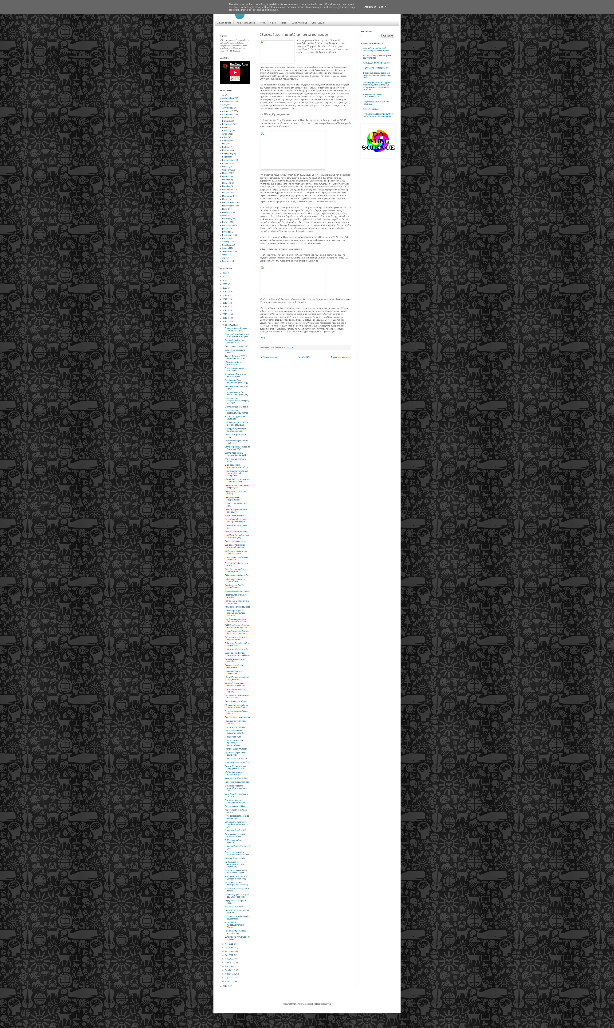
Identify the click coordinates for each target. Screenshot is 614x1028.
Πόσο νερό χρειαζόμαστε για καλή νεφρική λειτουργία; (237, 335)
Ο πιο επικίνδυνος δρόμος (236, 759)
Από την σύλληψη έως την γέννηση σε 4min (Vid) (236, 877)
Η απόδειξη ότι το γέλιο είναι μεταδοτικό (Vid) (237, 536)
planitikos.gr (227, 225)
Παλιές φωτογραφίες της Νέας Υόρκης (235, 580)
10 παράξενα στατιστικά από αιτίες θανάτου (237, 678)
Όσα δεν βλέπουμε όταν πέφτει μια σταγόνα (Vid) (236, 393)
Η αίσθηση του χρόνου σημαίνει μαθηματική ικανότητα (235, 613)
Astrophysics (227, 114)
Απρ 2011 (229, 970)
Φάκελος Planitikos (245, 22)
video (224, 255)
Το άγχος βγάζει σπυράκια (236, 749)
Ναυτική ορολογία (370, 109)
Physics (225, 222)
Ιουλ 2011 (229, 959)
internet (225, 180)
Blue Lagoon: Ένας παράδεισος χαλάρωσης (236, 381)
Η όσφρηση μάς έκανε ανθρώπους (234, 672)
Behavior (226, 118)
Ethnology (226, 163)
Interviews (226, 183)
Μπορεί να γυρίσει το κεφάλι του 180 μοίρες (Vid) (237, 896)
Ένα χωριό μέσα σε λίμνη (235, 806)
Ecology (225, 150)
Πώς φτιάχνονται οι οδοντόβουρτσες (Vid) (235, 801)
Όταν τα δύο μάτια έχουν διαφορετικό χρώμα (235, 767)
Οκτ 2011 (229, 948)
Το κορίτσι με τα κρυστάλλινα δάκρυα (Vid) (237, 486)
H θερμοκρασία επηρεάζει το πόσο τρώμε (237, 817)
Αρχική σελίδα (224, 22)
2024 (225, 273)
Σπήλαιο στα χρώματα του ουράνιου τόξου (236, 552)
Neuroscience (228, 206)
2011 (225, 322)
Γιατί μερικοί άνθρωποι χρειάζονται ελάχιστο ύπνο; (237, 853)
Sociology (226, 245)
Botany (225, 127)
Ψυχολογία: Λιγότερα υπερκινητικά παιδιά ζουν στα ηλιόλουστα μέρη (378, 115)
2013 (225, 314)
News (262, 22)
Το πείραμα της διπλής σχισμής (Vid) (234, 586)
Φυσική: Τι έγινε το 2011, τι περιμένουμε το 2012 (236, 357)
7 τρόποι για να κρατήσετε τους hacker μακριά (236, 871)
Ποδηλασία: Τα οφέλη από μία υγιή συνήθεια (237, 644)
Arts (224, 105)
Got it (382, 7)
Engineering (227, 154)
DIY (223, 144)
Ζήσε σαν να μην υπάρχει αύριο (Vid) (235, 754)
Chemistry (226, 131)
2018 (225, 295)
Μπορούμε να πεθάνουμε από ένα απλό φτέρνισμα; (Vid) (237, 824)
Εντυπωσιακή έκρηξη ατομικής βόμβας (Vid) (235, 454)
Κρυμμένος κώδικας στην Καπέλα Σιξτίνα (235, 375)
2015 (225, 307)
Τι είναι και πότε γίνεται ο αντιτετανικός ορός (373, 95)
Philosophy (227, 219)
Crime (225, 137)
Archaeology (227, 101)
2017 (225, 299)
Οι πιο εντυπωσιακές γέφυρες (237, 591)
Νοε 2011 (229, 944)
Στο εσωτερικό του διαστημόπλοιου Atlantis (236, 411)
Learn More (370, 7)
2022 (225, 280)
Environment (227, 160)
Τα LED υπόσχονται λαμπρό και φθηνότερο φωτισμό (237, 626)
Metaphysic (227, 196)
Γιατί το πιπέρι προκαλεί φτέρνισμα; (235, 369)
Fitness (225, 166)
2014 (225, 310)
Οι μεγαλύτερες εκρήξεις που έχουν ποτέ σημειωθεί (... (237, 632)
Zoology (225, 261)
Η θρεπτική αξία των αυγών (236, 649)
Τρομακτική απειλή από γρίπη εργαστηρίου (237, 917)
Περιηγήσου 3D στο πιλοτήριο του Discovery (236, 883)
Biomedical (227, 124)
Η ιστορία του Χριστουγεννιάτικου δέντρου (234, 924)
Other (224, 215)
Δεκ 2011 (229, 325)
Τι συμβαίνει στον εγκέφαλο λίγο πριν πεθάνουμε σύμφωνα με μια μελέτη (377, 75)
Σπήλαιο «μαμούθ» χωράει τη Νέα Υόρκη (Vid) (237, 448)
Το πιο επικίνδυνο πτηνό (235, 541)
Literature (226, 186)
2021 (225, 284)
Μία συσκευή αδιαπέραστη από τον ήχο (236, 510)
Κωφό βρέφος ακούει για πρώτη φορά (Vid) (235, 430)
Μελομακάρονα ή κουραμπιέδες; (232, 498)
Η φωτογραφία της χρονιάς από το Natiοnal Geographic (236, 473)
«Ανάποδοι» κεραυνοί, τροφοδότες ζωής (234, 773)
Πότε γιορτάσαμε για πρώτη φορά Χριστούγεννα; (236, 424)
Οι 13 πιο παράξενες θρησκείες (233, 841)
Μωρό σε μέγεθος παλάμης (236, 531)
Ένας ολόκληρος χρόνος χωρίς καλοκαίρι (235, 835)
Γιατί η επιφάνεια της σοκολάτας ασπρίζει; (234, 732)
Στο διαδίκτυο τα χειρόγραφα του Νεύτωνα (237, 696)
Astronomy (227, 111)
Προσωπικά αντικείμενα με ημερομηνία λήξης (236, 329)
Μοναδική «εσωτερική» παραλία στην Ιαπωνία (235, 684)
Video (273, 22)
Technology (227, 251)
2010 (225, 986)
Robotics (226, 238)
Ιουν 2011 (229, 963)
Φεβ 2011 (229, 977)
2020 (225, 288)
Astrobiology (227, 108)
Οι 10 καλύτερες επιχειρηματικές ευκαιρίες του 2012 (237, 400)
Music (224, 199)
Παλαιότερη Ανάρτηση (340, 357)
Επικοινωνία (318, 22)
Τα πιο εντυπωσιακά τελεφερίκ (237, 717)
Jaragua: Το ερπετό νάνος (236, 858)
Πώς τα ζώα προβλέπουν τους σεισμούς (235, 932)
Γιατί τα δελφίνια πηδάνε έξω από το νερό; (237, 602)
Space (225, 248)
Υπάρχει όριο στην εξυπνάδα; (237, 762)
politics (225, 229)
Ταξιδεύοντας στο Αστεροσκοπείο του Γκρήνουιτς (234, 864)
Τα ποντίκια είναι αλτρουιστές (237, 782)
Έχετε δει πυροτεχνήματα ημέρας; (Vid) (235, 570)
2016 (225, 303)
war (223, 258)
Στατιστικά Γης (299, 22)
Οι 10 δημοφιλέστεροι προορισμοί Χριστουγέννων (234, 742)
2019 (225, 292)
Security (225, 242)
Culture (225, 140)
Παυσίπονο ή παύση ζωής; (236, 830)
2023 (225, 277)
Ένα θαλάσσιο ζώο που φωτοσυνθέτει (234, 341)
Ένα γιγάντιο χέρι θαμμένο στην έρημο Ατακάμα (236, 520)
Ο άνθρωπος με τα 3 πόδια (236, 407)
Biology (225, 121)
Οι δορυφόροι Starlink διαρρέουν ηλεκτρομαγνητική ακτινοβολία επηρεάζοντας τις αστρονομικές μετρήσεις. (377, 86)
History (225, 176)
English (225, 157)
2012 (225, 318)
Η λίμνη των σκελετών (234, 907)
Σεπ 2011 (229, 951)
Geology (226, 170)
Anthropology (228, 98)
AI (223, 95)
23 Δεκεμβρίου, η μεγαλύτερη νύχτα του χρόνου (237, 480)
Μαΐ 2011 (229, 966)
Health (225, 173)
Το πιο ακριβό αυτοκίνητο (236, 701)
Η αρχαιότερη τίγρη (233, 737)
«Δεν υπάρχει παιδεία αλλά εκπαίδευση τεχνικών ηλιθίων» (376, 49)
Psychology (227, 235)
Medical (225, 193)
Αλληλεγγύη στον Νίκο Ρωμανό (376, 63)
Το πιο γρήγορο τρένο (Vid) (236, 346)
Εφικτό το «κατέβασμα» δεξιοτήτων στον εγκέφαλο (237, 654)
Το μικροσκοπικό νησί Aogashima (234, 666)
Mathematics (227, 189)
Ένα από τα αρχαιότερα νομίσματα (235, 417)
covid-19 (226, 134)
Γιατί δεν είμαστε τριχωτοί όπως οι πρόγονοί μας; (236, 620)
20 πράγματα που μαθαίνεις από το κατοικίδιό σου (237, 706)
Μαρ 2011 (229, 974)
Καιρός (284, 22)
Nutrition (226, 212)
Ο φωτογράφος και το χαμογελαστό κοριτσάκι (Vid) (236, 788)
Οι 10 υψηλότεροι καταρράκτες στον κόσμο (236, 466)
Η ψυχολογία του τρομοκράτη (376, 68)
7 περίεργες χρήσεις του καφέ (237, 607)
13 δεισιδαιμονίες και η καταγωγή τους (234, 363)
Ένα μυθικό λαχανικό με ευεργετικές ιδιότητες (235, 546)
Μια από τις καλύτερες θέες (236, 778)
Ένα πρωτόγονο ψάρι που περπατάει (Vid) (236, 638)
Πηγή (262, 337)
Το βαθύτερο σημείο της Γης (237, 575)
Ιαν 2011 (229, 981)
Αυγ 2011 (229, 955)
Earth (224, 147)
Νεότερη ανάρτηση (269, 357)
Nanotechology (229, 202)
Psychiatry (226, 232)
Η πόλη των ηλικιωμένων (235, 516)
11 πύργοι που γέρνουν (235, 727)
